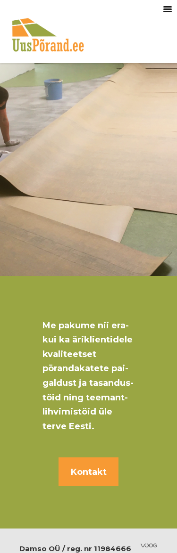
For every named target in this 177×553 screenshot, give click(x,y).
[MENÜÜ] (167, 9)
